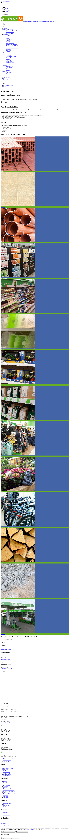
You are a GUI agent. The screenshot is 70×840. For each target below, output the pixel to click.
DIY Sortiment (6, 785)
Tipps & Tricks (6, 772)
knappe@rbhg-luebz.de (6, 649)
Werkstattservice (6, 773)
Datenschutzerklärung (30, 829)
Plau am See (6, 79)
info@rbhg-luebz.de (7, 722)
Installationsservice (7, 774)
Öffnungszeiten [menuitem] (8, 9)
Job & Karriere (6, 815)
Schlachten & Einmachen (8, 790)
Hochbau (5, 781)
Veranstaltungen (6, 761)
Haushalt (5, 787)
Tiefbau (5, 784)
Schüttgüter (5, 796)
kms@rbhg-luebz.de (5, 659)
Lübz (4, 78)
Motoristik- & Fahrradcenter (9, 793)
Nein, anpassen (12, 831)
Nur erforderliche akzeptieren (22, 831)
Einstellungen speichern (13, 838)
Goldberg (5, 81)
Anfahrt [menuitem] (6, 8)
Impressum (3, 820)
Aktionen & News (7, 760)
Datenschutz (3, 823)
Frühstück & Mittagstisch (8, 758)
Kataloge (5, 770)
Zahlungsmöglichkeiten (8, 768)
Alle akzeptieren (4, 831)
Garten (4, 792)
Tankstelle (5, 797)
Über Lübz (5, 812)
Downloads (5, 769)
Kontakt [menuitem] (6, 11)
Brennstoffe (5, 795)
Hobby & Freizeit (7, 788)
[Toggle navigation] (3, 26)
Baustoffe (5, 782)
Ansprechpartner (6, 813)
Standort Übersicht (7, 77)
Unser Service (6, 767)
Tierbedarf (5, 786)
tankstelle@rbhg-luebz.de (6, 668)
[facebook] (2, 753)
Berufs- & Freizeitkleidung (9, 791)
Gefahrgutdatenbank (7, 775)
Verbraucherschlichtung (6, 825)
